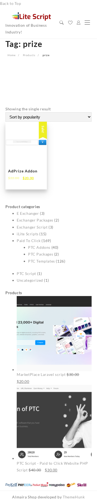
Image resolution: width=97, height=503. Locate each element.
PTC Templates (41, 261)
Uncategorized (30, 280)
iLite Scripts (28, 234)
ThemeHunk (74, 497)
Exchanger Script (32, 227)
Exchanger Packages (35, 220)
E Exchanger (28, 213)
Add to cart (23, 181)
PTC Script (26, 273)
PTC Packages (40, 254)
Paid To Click (29, 240)
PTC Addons (39, 247)
